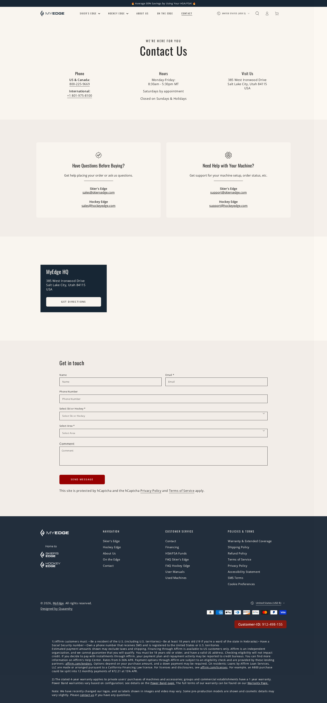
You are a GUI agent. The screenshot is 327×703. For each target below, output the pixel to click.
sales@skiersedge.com (99, 192)
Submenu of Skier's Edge (99, 14)
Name (63, 375)
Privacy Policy (150, 491)
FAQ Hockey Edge (177, 566)
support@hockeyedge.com (228, 206)
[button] (257, 13)
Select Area (67, 425)
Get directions (73, 301)
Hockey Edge (112, 547)
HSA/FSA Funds (176, 553)
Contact (108, 566)
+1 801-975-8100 (79, 95)
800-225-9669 (79, 84)
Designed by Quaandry (56, 608)
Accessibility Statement (244, 572)
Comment (66, 444)
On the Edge (111, 559)
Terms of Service (182, 491)
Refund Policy (237, 553)
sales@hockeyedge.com (98, 206)
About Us (109, 553)
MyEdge (58, 603)
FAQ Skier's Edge (177, 559)
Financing (172, 547)
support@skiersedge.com (228, 192)
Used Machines (176, 578)
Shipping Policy (238, 547)
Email (169, 375)
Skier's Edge (111, 541)
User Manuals (175, 572)
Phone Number (68, 391)
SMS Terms (235, 578)
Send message (82, 479)
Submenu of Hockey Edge (127, 14)
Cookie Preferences (241, 584)
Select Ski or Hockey (72, 408)
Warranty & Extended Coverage (250, 541)
